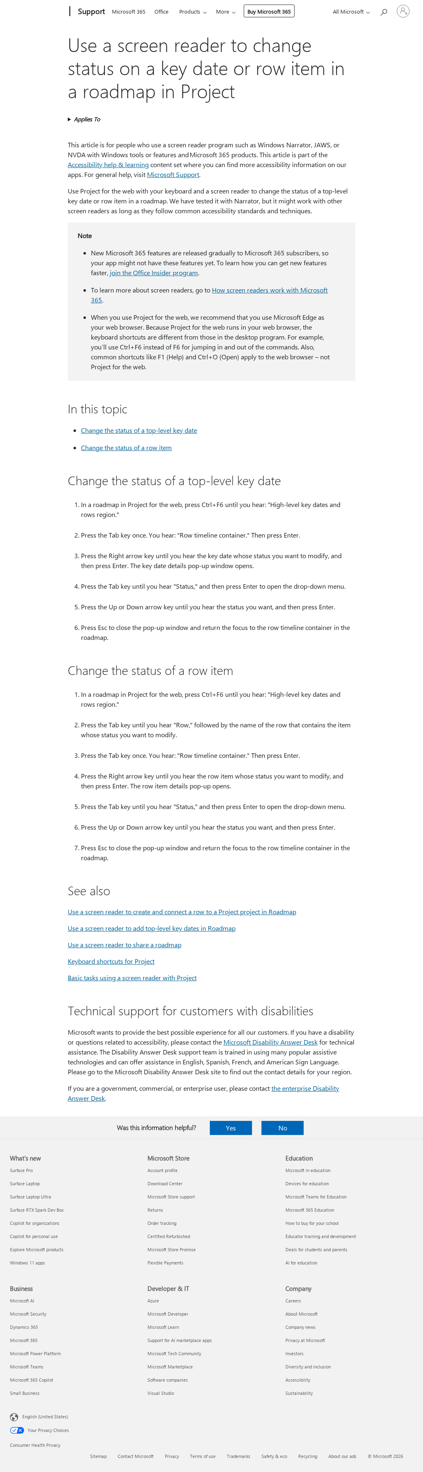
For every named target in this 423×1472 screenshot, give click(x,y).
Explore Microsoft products (37, 1249)
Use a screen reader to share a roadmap (124, 944)
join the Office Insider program (154, 272)
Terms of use (203, 1456)
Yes (231, 1127)
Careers (293, 1300)
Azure (153, 1300)
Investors (294, 1353)
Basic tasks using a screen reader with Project (132, 977)
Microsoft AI (22, 1300)
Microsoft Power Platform (35, 1353)
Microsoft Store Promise (171, 1249)
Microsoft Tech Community (174, 1353)
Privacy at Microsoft (305, 1340)
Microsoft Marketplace (170, 1366)
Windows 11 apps (27, 1263)
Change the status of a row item (126, 447)
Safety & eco (274, 1456)
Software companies (167, 1380)
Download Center (165, 1183)
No (282, 1127)
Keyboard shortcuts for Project (111, 961)
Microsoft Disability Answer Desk (270, 1042)
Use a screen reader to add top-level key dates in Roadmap (151, 928)
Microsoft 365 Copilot (31, 1380)
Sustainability (299, 1393)
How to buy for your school (312, 1223)
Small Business (25, 1393)
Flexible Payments (165, 1263)
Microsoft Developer (167, 1314)
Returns (155, 1210)
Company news (300, 1327)
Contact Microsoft (136, 1456)
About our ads (342, 1456)
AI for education (301, 1263)
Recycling (307, 1456)
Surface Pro (21, 1170)
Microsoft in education (307, 1170)
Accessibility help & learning (108, 164)
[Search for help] (383, 10)
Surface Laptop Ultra (30, 1197)
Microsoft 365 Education (309, 1210)
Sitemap (98, 1456)
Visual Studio (160, 1393)
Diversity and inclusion (308, 1366)
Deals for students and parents (316, 1249)
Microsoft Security (28, 1314)
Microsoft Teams (26, 1366)
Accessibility (297, 1380)
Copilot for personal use (34, 1236)
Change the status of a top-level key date (139, 430)
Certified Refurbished (168, 1236)
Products (189, 11)
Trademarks (238, 1456)
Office (161, 11)
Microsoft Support (173, 174)
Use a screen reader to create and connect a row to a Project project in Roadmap (182, 911)
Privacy (172, 1456)
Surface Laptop (25, 1183)
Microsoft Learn (163, 1327)
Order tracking (161, 1223)
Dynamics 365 (24, 1327)
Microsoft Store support (171, 1197)
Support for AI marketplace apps (179, 1340)
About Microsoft (301, 1314)
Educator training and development (320, 1236)
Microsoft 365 (128, 11)
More (222, 11)
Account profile (162, 1170)
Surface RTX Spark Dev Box (37, 1210)
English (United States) (45, 1416)
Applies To (87, 119)
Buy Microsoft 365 (269, 11)
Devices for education (307, 1183)
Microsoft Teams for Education (316, 1197)
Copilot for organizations (34, 1223)
